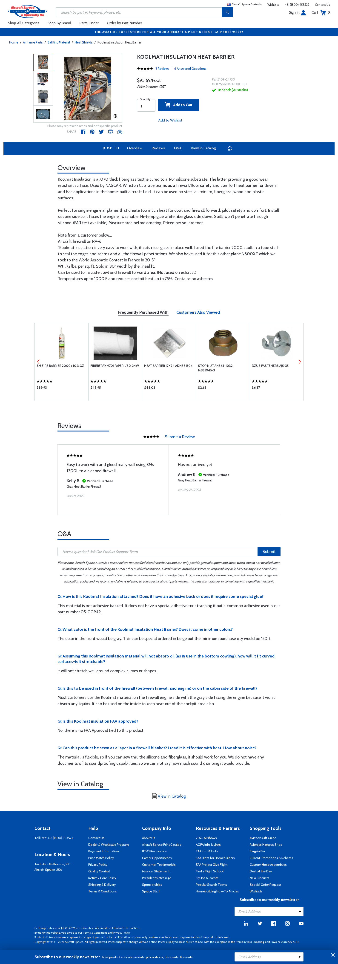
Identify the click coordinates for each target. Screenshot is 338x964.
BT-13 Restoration (154, 851)
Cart (321, 12)
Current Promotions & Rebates (271, 858)
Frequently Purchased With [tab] (143, 312)
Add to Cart (181, 105)
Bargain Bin (257, 851)
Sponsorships (152, 885)
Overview (134, 148)
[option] (87, 88)
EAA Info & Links (207, 851)
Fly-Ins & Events (207, 878)
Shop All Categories (23, 23)
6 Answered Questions (190, 68)
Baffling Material (59, 42)
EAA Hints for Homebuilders (215, 858)
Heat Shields (84, 42)
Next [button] (300, 362)
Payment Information (103, 851)
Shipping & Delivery (102, 885)
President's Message (156, 878)
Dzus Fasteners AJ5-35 (270, 366)
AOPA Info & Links (208, 844)
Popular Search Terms (211, 885)
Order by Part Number (124, 23)
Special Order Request (265, 885)
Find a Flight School (209, 871)
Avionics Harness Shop (266, 844)
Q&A (178, 148)
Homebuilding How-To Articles (217, 891)
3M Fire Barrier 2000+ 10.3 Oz (60, 366)
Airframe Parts (33, 42)
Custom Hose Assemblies (268, 865)
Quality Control (99, 871)
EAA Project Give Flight (211, 865)
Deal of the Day (261, 871)
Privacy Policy (97, 865)
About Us (148, 838)
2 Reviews (162, 68)
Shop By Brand (59, 23)
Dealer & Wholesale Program (108, 844)
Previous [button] (38, 362)
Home (13, 42)
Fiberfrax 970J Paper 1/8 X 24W (114, 366)
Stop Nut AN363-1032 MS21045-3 (215, 368)
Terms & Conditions (102, 891)
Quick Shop (61, 389)
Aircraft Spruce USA (48, 870)
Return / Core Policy (102, 878)
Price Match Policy (101, 858)
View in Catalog (203, 148)
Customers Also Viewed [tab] (198, 312)
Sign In (294, 12)
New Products (259, 878)
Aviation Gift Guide (263, 838)
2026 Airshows (206, 838)
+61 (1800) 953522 (297, 4)
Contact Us (322, 4)
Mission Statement (155, 871)
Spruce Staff (151, 891)
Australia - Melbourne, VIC (52, 864)
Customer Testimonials (159, 865)
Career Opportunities (157, 858)
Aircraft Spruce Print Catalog (161, 844)
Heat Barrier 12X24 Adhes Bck (168, 366)
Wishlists (273, 4)
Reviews (158, 148)
